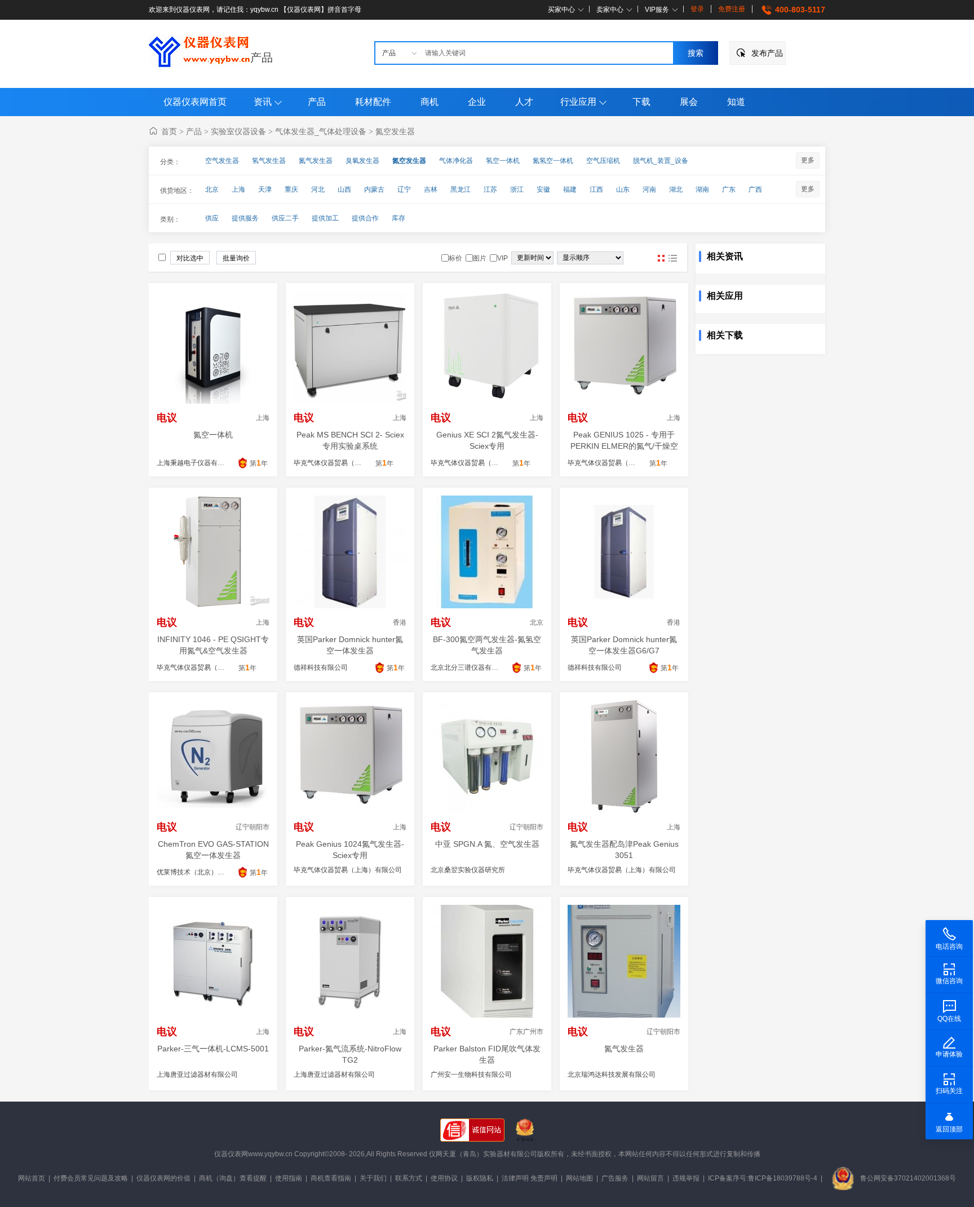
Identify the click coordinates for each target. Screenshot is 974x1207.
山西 (344, 189)
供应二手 (285, 218)
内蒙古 (374, 189)
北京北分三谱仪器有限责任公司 (478, 667)
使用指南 (288, 1178)
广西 (755, 189)
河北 (318, 189)
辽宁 (404, 189)
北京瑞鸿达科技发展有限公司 (612, 1074)
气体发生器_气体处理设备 (320, 131)
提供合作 (365, 218)
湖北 (676, 189)
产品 (261, 57)
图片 (661, 258)
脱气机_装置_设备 (660, 161)
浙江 (517, 189)
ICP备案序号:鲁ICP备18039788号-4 (762, 1178)
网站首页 (31, 1178)
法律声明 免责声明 (529, 1178)
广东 (729, 189)
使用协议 (444, 1178)
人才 (524, 102)
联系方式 (408, 1178)
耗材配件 (373, 102)
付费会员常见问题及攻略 (91, 1178)
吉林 (430, 189)
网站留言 (650, 1178)
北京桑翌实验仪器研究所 (468, 870)
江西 (596, 189)
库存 (398, 218)
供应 (212, 218)
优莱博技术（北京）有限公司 (201, 872)
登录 (697, 9)
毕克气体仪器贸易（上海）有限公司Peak (356, 463)
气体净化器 (456, 161)
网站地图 (579, 1178)
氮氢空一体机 (553, 161)
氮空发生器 (395, 131)
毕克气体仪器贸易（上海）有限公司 (348, 870)
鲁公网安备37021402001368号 (908, 1178)
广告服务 (614, 1178)
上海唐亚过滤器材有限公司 (197, 1074)
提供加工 (325, 218)
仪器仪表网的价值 (163, 1178)
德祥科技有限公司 (321, 667)
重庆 (291, 189)
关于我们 (373, 1178)
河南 (649, 189)
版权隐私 (479, 1178)
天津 (265, 189)
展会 (689, 102)
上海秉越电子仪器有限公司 (197, 463)
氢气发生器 (269, 161)
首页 (169, 131)
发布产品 (767, 53)
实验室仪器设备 (238, 131)
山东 (623, 189)
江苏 (490, 189)
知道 (736, 102)
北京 (212, 189)
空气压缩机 (603, 161)
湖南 (702, 189)
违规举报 (685, 1178)
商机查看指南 (331, 1178)
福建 (570, 189)
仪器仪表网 (231, 1154)
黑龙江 (460, 189)
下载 (641, 102)
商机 (429, 102)
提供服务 (245, 218)
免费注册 (731, 9)
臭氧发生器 (362, 161)
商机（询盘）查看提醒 (233, 1178)
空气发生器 (222, 161)
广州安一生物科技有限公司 (471, 1074)
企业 (477, 102)
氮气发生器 (316, 161)
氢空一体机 (503, 161)
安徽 (543, 189)
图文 (672, 258)
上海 (238, 189)
